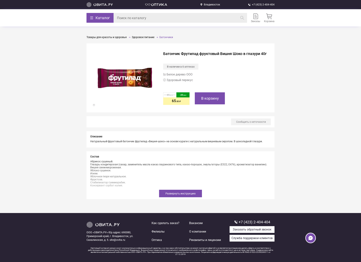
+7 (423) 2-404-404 (263, 4)
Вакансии (196, 223)
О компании (197, 231)
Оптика (157, 240)
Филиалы (158, 231)
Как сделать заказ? (165, 223)
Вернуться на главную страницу (99, 4)
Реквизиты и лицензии (205, 240)
